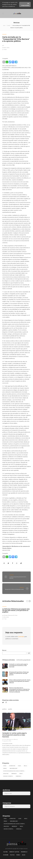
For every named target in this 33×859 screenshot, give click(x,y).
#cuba (19, 765)
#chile (4, 765)
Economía (5, 854)
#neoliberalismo (13, 768)
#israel (5, 768)
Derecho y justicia (14, 851)
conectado (21, 636)
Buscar (4, 650)
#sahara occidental (8, 776)
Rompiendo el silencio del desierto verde (14, 589)
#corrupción (12, 765)
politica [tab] (4, 709)
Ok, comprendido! (25, 4)
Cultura (5, 851)
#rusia (21, 773)
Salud (23, 854)
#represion (14, 773)
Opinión (8, 25)
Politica (12, 854)
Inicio (4, 25)
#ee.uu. (25, 765)
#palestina (5, 773)
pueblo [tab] (10, 709)
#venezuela (18, 776)
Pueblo (18, 854)
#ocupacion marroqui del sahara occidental (13, 770)
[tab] (8, 660)
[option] (16, 612)
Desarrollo (24, 851)
